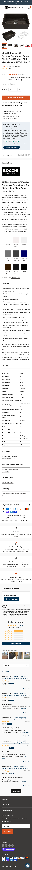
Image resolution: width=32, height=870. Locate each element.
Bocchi (4, 66)
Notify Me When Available (16, 97)
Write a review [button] (16, 643)
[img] (5, 681)
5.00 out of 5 (20, 625)
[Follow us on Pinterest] (9, 845)
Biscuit (24, 244)
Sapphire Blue (24, 259)
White (8, 244)
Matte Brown (8, 273)
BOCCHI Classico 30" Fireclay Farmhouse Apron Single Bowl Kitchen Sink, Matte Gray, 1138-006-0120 (15, 695)
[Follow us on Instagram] (6, 845)
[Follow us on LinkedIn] (12, 845)
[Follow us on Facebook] (3, 845)
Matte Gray (8, 259)
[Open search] (22, 8)
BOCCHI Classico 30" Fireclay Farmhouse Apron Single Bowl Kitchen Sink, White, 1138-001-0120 (15, 678)
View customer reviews (12, 147)
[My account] (25, 8)
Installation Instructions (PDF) (10, 469)
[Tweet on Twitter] (26, 155)
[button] (8, 631)
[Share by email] (29, 155)
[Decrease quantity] (10, 89)
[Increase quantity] (19, 89)
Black (24, 271)
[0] (29, 8)
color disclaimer (15, 278)
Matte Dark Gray (16, 259)
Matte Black (16, 273)
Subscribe (7, 831)
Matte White (16, 246)
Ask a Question (13, 599)
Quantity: (4, 89)
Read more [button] (23, 708)
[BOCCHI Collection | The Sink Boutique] (11, 166)
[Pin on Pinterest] (22, 155)
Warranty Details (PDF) (8, 458)
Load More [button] (16, 791)
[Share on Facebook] (19, 155)
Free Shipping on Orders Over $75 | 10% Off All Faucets (16, 2)
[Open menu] (2, 7)
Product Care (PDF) (7, 482)
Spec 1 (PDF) (5, 472)
